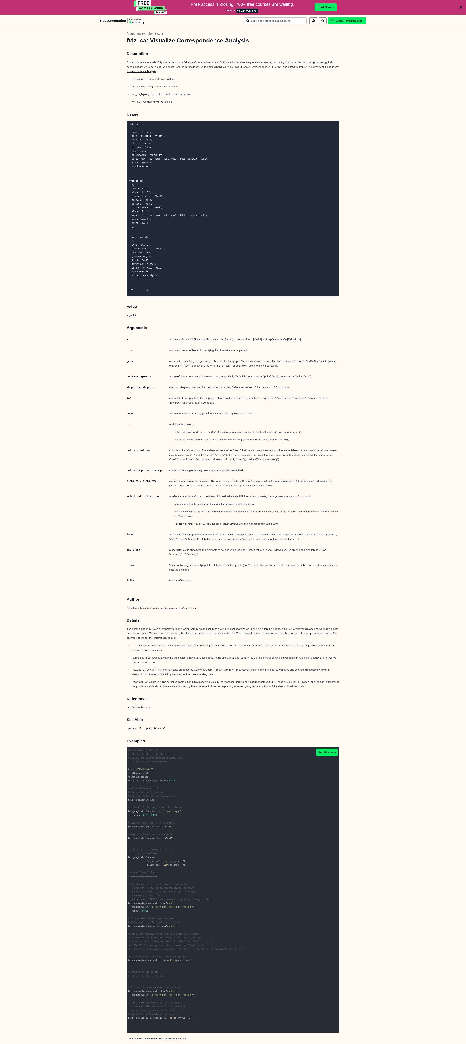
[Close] (461, 7)
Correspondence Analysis (141, 71)
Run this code (327, 752)
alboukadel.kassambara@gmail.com (176, 607)
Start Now (324, 7)
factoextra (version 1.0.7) (145, 34)
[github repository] (323, 20)
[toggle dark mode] (313, 20)
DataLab (181, 1038)
